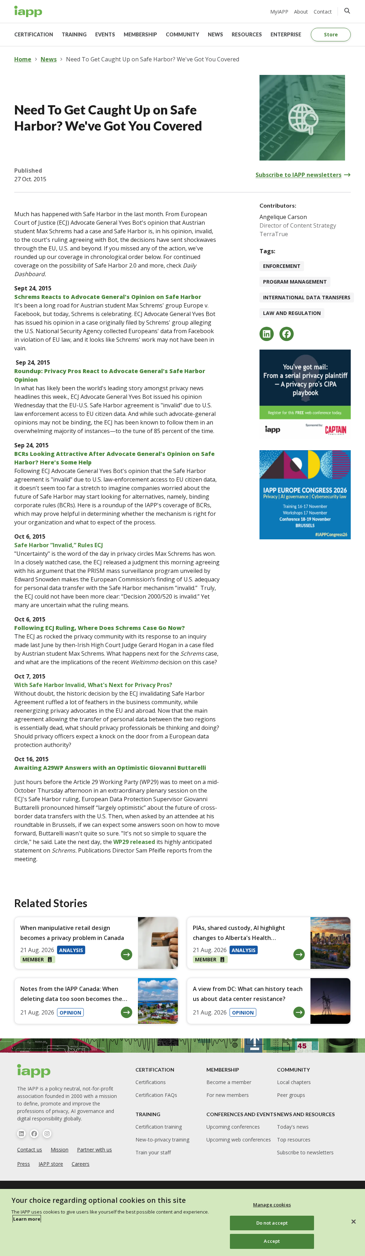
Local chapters (294, 1082)
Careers (80, 1163)
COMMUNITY (182, 34)
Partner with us (94, 1149)
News (49, 59)
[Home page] (34, 1071)
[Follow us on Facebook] (34, 1133)
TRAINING (74, 34)
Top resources (293, 1139)
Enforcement (281, 266)
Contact (323, 11)
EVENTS (105, 34)
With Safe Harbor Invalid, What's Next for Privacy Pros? (93, 685)
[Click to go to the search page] (347, 11)
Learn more (26, 1219)
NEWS (215, 34)
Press (23, 1163)
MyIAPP (279, 11)
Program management (295, 281)
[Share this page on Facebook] (286, 334)
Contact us (29, 1149)
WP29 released (134, 842)
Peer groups (291, 1095)
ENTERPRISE (286, 34)
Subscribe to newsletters (305, 1152)
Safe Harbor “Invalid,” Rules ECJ (58, 545)
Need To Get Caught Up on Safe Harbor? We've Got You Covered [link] (152, 59)
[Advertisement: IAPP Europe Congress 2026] (305, 494)
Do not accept (272, 1223)
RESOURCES (247, 34)
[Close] (353, 1222)
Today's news (293, 1126)
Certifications (150, 1082)
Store (331, 34)
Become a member (228, 1082)
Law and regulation (292, 313)
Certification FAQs (156, 1095)
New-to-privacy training (162, 1139)
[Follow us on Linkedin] (21, 1133)
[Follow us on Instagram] (47, 1133)
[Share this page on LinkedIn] (266, 334)
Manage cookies (272, 1204)
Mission (59, 1149)
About (301, 11)
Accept (272, 1241)
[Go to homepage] (28, 11)
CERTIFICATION (33, 34)
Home (22, 59)
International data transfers (306, 297)
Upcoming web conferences (238, 1139)
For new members (227, 1095)
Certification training (158, 1126)
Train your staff (153, 1152)
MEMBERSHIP (140, 34)
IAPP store (50, 1163)
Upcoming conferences (233, 1126)
